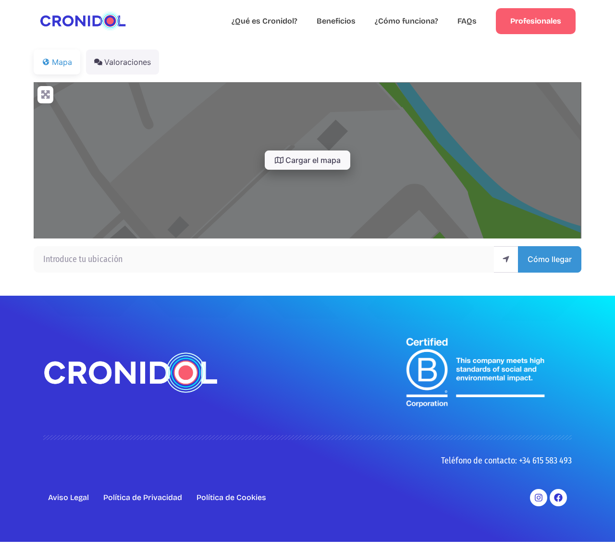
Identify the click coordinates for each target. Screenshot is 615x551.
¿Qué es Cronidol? (264, 20)
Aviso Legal (68, 497)
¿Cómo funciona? (406, 20)
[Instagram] (538, 497)
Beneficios (336, 20)
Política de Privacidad (142, 497)
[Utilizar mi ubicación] (505, 259)
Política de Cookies (231, 497)
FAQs (467, 20)
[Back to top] (593, 529)
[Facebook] (558, 497)
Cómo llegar (550, 259)
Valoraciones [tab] (127, 62)
